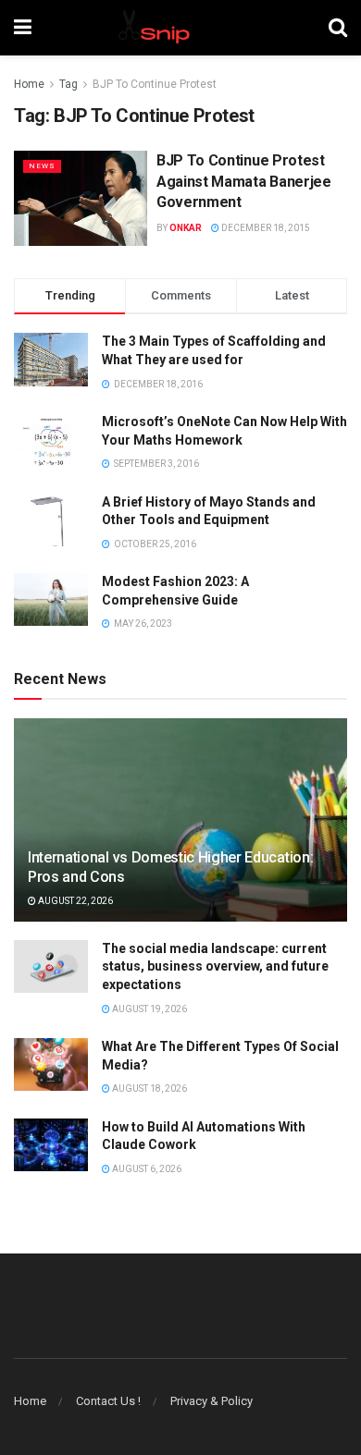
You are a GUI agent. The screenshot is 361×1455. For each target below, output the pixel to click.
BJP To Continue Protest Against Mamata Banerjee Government (243, 181)
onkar (185, 228)
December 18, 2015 (264, 228)
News (42, 166)
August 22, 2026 (74, 901)
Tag (68, 84)
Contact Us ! (108, 1401)
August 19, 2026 (148, 1009)
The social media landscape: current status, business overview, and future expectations (215, 966)
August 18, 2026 (148, 1088)
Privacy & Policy (211, 1401)
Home (29, 84)
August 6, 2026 (145, 1169)
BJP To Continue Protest (155, 84)
